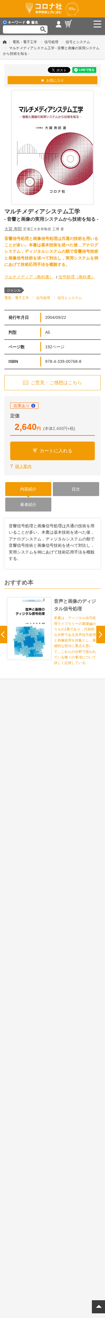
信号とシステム (78, 42)
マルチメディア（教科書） (28, 277)
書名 (34, 22)
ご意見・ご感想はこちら (56, 382)
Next (100, 634)
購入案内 (23, 466)
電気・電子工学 (25, 42)
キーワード (16, 22)
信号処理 (51, 42)
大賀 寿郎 (13, 228)
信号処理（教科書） (76, 277)
